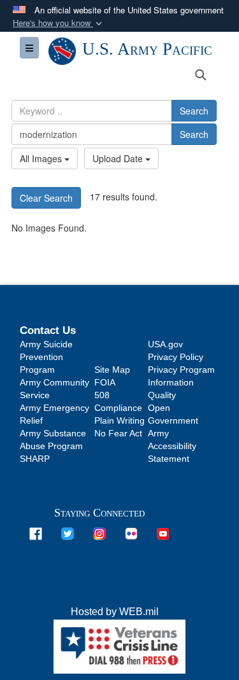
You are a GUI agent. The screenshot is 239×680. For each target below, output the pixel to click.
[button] (59, 23)
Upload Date (118, 158)
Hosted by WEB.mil (115, 611)
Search (194, 110)
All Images (42, 158)
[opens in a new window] (35, 532)
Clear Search (46, 197)
